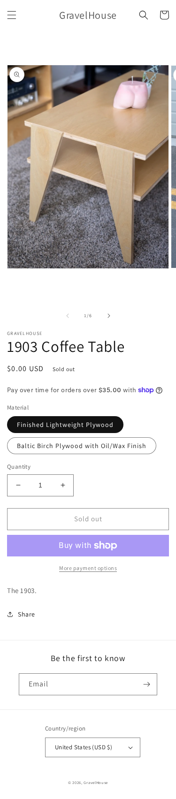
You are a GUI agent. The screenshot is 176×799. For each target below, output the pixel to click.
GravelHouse (96, 782)
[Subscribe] (146, 684)
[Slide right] (109, 315)
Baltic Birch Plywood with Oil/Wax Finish (81, 445)
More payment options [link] (88, 567)
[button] (11, 15)
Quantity (19, 467)
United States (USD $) (83, 747)
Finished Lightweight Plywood (65, 424)
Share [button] (26, 614)
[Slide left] (67, 315)
